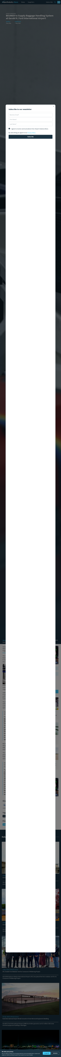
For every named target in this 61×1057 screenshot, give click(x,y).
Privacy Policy (31, 132)
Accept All (46, 1053)
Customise (55, 1053)
